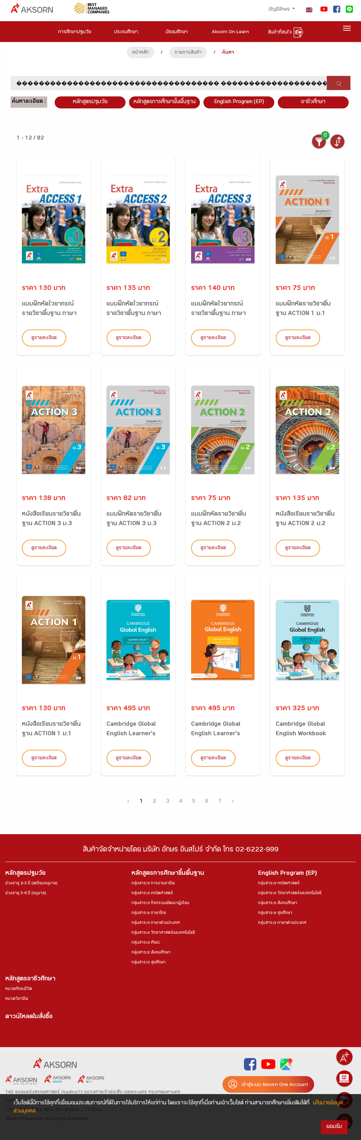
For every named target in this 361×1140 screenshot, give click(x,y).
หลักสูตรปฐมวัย (25, 874)
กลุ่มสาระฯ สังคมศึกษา (151, 953)
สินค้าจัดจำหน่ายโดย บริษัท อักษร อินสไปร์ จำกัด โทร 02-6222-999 (181, 851)
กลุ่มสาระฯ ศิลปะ (145, 943)
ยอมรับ (334, 1127)
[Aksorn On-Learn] (344, 1078)
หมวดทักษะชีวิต (18, 989)
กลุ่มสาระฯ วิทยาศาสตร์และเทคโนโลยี (163, 933)
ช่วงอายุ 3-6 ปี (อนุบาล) (25, 893)
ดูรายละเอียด (44, 338)
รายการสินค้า (188, 53)
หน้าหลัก (140, 53)
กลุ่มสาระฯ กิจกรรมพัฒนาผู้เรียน (160, 903)
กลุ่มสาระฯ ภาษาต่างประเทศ (155, 923)
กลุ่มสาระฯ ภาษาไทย (148, 913)
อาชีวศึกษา (313, 102)
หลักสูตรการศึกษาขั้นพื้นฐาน (165, 102)
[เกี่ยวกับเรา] (344, 1057)
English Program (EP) (239, 102)
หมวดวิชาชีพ (16, 999)
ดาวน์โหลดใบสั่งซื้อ (29, 1017)
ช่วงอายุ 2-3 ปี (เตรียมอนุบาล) (31, 883)
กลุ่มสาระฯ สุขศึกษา (148, 962)
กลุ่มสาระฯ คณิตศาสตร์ (152, 893)
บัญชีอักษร (280, 10)
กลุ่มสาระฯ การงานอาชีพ (153, 883)
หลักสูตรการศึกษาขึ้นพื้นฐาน (167, 874)
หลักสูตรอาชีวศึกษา (30, 979)
